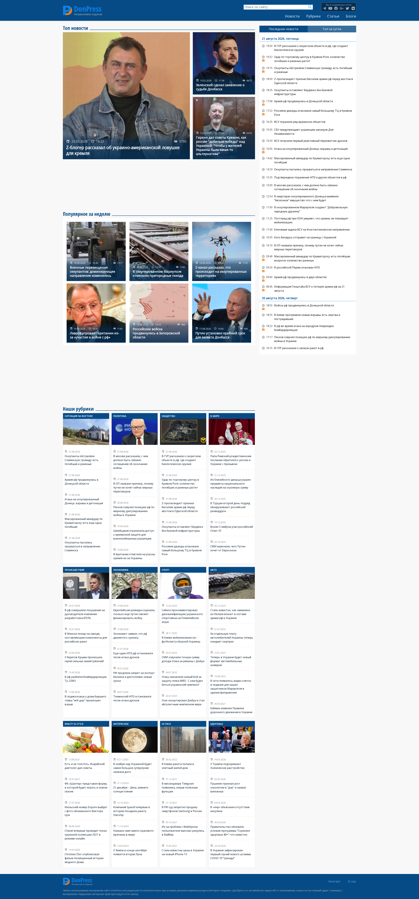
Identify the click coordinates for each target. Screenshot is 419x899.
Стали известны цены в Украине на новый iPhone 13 (183, 849)
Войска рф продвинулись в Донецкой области (307, 306)
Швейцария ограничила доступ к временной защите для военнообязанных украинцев (135, 532)
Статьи (333, 16)
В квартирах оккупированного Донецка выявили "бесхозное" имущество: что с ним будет (307, 198)
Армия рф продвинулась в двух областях (307, 278)
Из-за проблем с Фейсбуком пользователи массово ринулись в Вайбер (183, 828)
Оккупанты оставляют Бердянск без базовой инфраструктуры (183, 526)
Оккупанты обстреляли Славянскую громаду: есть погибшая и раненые (86, 444)
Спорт (166, 569)
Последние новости (283, 29)
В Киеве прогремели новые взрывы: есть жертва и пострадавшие (307, 316)
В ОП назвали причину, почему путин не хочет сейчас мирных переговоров (135, 485)
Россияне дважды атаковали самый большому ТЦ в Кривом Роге (183, 547)
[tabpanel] (307, 193)
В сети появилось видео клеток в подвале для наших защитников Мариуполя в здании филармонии (232, 684)
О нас (352, 881)
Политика (119, 416)
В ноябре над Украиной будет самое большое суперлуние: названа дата (135, 752)
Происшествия (74, 569)
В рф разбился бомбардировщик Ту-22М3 (86, 676)
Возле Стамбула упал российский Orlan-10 (232, 526)
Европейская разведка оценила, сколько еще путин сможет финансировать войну (135, 598)
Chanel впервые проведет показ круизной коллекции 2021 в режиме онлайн (86, 832)
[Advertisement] (159, 185)
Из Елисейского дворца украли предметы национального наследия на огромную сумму (232, 481)
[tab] (283, 29)
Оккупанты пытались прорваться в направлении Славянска (86, 544)
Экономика (120, 569)
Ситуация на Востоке (79, 416)
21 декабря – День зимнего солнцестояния (135, 787)
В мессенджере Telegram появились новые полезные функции (183, 785)
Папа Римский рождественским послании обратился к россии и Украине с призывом (232, 444)
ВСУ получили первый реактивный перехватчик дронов (307, 141)
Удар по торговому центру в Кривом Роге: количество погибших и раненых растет (183, 481)
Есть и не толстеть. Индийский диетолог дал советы (86, 750)
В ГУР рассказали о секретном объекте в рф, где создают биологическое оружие (183, 444)
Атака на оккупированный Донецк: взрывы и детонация (86, 499)
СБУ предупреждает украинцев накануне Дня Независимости (307, 131)
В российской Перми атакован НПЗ (307, 268)
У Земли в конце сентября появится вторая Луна (135, 849)
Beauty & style (74, 723)
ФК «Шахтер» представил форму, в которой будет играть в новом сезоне (86, 785)
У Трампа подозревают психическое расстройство (232, 750)
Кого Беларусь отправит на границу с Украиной (307, 237)
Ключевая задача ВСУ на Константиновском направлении (307, 229)
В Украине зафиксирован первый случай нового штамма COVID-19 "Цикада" (232, 851)
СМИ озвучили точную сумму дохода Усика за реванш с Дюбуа (183, 657)
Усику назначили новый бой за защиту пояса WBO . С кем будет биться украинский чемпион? (183, 678)
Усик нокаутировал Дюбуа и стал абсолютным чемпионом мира (183, 700)
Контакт (334, 881)
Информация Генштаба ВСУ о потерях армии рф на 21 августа (307, 288)
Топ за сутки (332, 29)
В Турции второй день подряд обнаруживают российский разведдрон (232, 504)
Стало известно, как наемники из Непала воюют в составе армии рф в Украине (232, 598)
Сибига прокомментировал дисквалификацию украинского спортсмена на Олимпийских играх (183, 600)
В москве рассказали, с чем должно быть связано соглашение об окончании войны (135, 446)
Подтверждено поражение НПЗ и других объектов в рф (307, 177)
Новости (292, 16)
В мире (214, 416)
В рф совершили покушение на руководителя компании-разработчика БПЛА (86, 598)
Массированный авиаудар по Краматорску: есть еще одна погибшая (86, 520)
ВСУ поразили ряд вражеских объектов (307, 122)
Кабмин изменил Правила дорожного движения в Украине (232, 707)
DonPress (87, 9)
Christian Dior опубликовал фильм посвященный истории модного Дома (86, 855)
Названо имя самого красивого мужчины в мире (135, 830)
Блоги (351, 16)
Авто (213, 569)
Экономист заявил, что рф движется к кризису (135, 633)
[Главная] (67, 10)
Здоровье (216, 723)
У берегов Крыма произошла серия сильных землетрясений (86, 657)
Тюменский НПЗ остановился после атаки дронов (135, 696)
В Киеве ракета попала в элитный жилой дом (183, 750)
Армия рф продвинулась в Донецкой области (86, 479)
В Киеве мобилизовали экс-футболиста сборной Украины (183, 637)
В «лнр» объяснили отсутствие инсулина (232, 806)
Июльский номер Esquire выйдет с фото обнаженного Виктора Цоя (86, 808)
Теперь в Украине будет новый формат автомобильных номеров (232, 658)
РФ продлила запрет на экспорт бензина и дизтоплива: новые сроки (135, 674)
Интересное (120, 723)
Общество (168, 416)
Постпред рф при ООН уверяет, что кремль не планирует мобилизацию (307, 220)
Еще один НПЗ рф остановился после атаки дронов (135, 653)
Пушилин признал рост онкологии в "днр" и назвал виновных (232, 785)
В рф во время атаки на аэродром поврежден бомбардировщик (307, 328)
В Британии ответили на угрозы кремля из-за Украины (135, 553)
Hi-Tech (166, 723)
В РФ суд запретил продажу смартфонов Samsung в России (183, 806)
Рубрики (313, 16)
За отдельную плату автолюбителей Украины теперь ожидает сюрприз (232, 635)
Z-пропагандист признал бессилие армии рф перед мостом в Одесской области (183, 504)
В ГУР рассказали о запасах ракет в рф (307, 348)
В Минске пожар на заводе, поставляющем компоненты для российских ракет (86, 635)
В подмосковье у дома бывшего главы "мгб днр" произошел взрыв (86, 698)
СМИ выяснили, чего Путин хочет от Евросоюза (232, 546)
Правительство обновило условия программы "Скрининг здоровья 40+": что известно (232, 828)
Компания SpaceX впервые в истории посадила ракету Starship (135, 808)
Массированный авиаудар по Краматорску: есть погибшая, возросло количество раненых (307, 258)
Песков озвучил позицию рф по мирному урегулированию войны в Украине (135, 508)
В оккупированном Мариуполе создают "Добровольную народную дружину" (307, 209)
